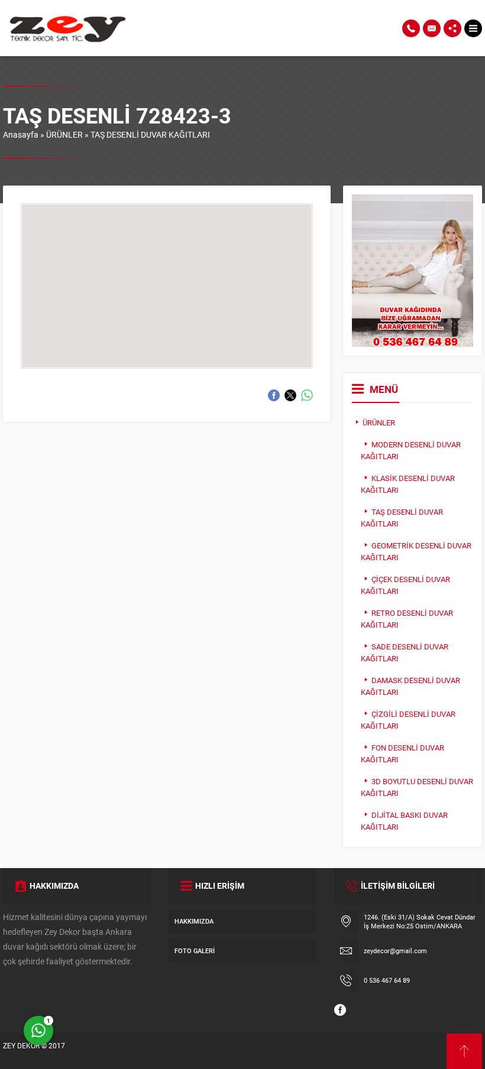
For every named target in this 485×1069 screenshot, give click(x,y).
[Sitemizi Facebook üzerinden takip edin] (340, 1010)
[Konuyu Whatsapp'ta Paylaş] (307, 395)
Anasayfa (20, 134)
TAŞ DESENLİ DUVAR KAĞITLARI (150, 134)
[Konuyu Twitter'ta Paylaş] (290, 395)
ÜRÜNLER (64, 134)
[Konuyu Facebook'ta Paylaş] (274, 395)
